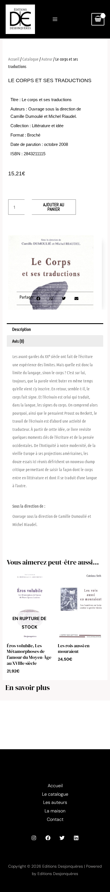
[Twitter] (62, 837)
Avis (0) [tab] (18, 341)
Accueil (13, 58)
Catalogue (30, 58)
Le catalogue (55, 794)
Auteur (46, 58)
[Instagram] (33, 837)
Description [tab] (21, 329)
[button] (38, 298)
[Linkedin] (76, 837)
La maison (55, 811)
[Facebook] (47, 837)
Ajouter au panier (53, 207)
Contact (55, 819)
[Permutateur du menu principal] (55, 19)
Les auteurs (55, 802)
